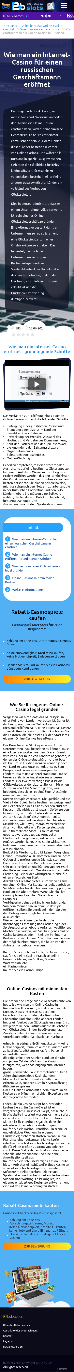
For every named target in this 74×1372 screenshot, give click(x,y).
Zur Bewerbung (37, 679)
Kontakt (7, 1335)
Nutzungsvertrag (13, 1346)
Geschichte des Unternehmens (20, 1330)
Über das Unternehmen (16, 1325)
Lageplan (8, 1341)
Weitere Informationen (28, 589)
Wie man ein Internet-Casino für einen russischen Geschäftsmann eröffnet (31, 543)
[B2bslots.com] (27, 6)
